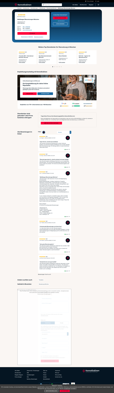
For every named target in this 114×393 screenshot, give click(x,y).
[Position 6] (61, 66)
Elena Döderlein (63, 56)
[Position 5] (59, 66)
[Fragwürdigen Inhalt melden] (69, 149)
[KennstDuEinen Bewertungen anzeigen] (44, 132)
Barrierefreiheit (46, 379)
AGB (28, 372)
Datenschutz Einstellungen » (44, 294)
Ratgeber (91, 4)
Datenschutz (29, 370)
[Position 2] (54, 66)
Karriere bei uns (58, 376)
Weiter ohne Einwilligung (51, 390)
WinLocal (57, 372)
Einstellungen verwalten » (70, 388)
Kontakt (45, 376)
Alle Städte (75, 4)
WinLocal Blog (58, 374)
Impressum (57, 370)
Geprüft (67, 149)
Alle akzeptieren (65, 390)
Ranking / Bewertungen (32, 379)
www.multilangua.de (27, 29)
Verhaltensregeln (30, 374)
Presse (44, 372)
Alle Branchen (83, 4)
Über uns (45, 370)
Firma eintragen (18, 376)
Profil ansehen (27, 62)
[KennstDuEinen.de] (23, 4)
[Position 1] (52, 66)
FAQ (28, 376)
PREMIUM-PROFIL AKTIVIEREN (60, 17)
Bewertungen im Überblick (27, 36)
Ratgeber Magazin (19, 374)
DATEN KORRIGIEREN (60, 23)
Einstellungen (36, 370)
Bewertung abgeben (38, 36)
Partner (44, 374)
